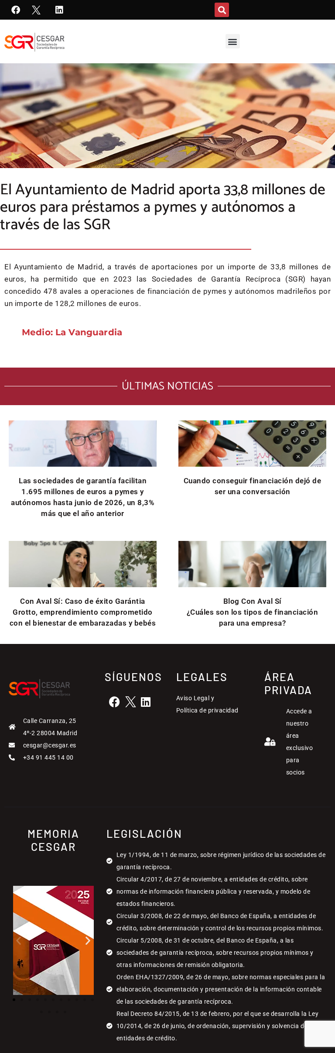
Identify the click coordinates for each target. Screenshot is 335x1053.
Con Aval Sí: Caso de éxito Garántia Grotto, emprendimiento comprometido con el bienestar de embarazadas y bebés (83, 612)
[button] (222, 10)
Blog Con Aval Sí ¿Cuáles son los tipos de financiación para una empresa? (252, 612)
